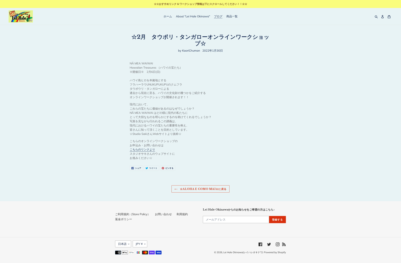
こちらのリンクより (142, 149)
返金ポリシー (123, 219)
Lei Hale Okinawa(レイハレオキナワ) (243, 252)
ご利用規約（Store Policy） (132, 214)
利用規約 (182, 214)
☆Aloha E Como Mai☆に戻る (203, 188)
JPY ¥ (139, 244)
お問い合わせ (163, 214)
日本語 (122, 244)
